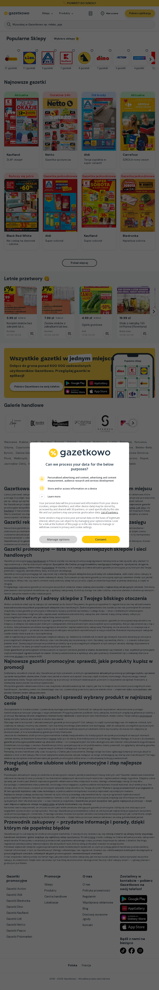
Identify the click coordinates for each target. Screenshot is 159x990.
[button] (79, 496)
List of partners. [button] (109, 512)
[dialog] (79, 495)
